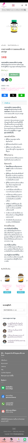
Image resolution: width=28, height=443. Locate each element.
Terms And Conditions (18, 431)
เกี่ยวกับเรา (4, 360)
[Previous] (1, 283)
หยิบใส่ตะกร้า (14, 74)
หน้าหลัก (3, 45)
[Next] (27, 283)
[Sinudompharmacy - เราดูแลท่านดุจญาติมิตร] (6, 5)
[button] (13, 5)
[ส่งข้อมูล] (25, 9)
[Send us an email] (6, 79)
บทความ (3, 366)
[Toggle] (2, 102)
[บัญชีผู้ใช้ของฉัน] (22, 5)
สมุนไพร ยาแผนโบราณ (17, 88)
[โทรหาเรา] (10, 79)
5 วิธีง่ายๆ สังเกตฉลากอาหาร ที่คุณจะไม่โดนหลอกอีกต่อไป (16, 336)
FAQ (2, 369)
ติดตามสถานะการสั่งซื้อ (7, 375)
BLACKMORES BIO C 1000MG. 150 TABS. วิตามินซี (21, 286)
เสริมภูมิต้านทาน (11, 90)
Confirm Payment (6, 372)
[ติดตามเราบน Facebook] (3, 79)
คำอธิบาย (7, 103)
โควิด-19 (17, 90)
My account (4, 363)
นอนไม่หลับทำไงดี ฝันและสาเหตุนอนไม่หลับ (16, 341)
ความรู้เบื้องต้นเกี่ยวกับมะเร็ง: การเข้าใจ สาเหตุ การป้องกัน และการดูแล (15, 325)
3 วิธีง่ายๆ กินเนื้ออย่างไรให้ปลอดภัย (15, 330)
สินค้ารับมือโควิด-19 (13, 45)
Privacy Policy (8, 431)
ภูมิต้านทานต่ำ (8, 88)
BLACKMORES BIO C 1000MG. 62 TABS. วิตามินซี (7, 286)
